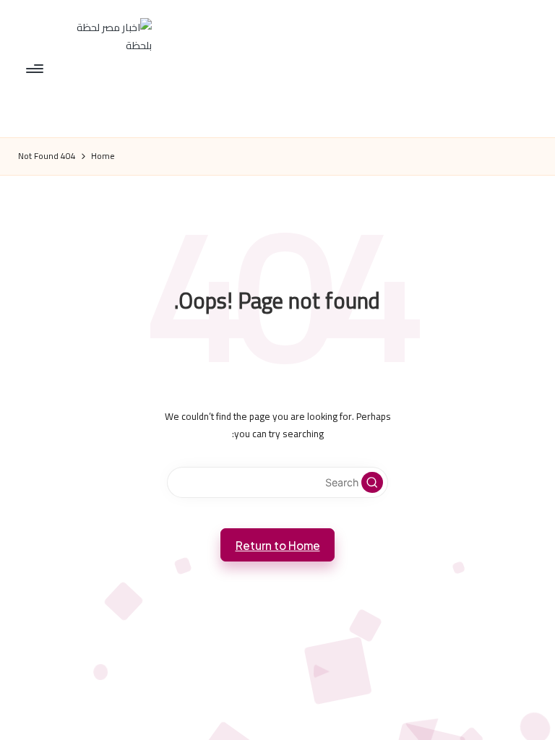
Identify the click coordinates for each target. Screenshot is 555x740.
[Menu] (35, 68)
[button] (372, 483)
